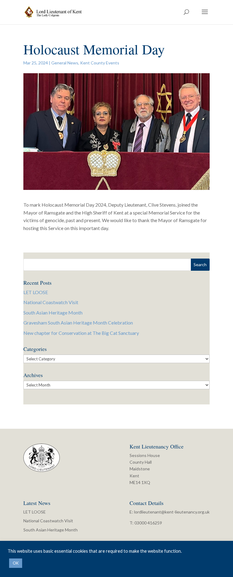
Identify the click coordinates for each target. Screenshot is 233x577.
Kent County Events (99, 62)
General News (64, 62)
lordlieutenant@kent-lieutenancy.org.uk (172, 511)
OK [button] (16, 563)
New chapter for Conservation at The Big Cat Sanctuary (81, 333)
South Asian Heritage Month (53, 312)
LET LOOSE (35, 292)
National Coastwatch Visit (50, 302)
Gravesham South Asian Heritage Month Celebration (78, 322)
